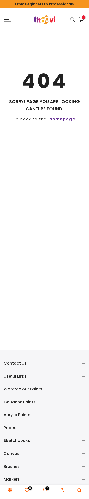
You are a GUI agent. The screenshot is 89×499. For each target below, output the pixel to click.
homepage (62, 119)
